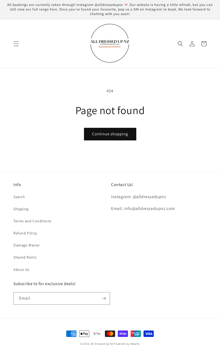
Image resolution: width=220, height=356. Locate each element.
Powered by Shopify (127, 344)
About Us (21, 269)
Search (19, 196)
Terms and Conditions (32, 221)
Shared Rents (24, 257)
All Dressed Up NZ (102, 344)
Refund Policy (25, 233)
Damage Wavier (26, 245)
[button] (16, 44)
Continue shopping (110, 133)
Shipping (21, 208)
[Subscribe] (104, 298)
